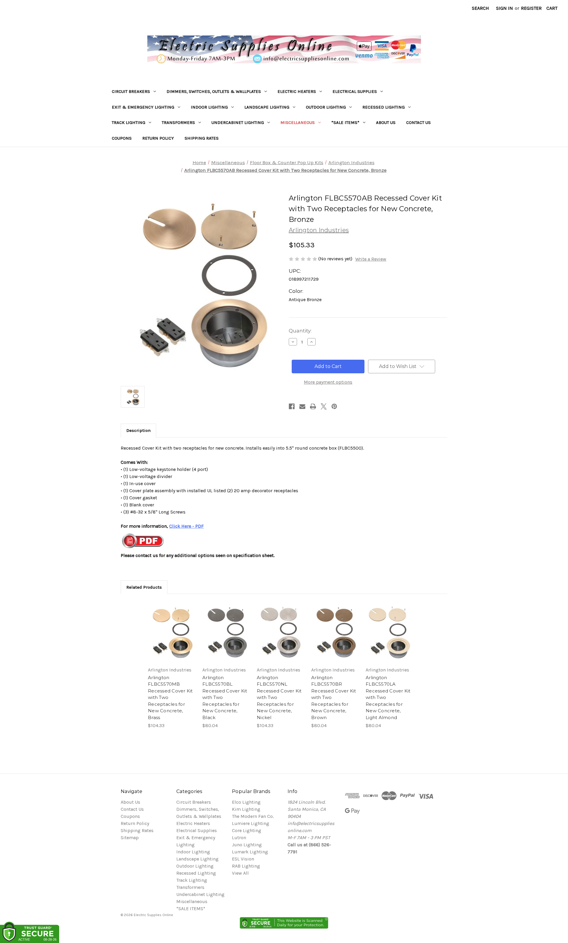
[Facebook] (292, 406)
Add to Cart (171, 638)
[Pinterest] (334, 406)
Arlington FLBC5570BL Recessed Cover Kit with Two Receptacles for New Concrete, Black (224, 697)
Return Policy (158, 138)
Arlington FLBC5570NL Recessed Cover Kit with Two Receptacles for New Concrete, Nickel (279, 697)
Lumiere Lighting (250, 823)
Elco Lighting (246, 802)
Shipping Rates (202, 138)
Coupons (122, 138)
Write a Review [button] (370, 259)
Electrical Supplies (355, 91)
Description (138, 430)
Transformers (178, 122)
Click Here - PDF (186, 526)
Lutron (239, 837)
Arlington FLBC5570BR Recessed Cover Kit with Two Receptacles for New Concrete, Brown (333, 697)
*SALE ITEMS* (345, 122)
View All (240, 873)
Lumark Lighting (250, 852)
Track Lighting (128, 122)
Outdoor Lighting (326, 107)
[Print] (313, 406)
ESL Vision (243, 859)
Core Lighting (246, 830)
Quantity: (300, 331)
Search (480, 8)
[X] (324, 406)
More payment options (328, 382)
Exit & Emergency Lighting (143, 107)
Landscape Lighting (266, 107)
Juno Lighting (247, 844)
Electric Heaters (296, 91)
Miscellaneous (297, 122)
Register (531, 8)
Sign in (504, 8)
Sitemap (130, 837)
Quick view (171, 626)
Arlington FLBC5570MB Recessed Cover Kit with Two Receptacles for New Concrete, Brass (170, 697)
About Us (386, 122)
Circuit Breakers (131, 91)
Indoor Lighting (209, 107)
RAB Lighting (246, 866)
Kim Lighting (246, 809)
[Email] (302, 406)
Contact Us (418, 122)
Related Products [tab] (144, 587)
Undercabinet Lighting (238, 122)
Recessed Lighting (383, 107)
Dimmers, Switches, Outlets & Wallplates (214, 91)
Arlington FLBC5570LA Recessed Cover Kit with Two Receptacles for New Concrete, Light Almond (388, 697)
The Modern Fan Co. (253, 816)
